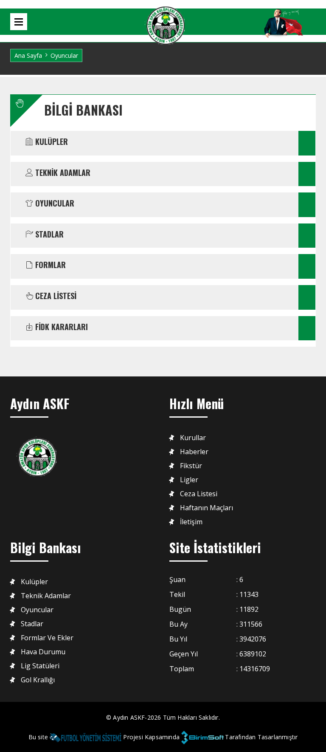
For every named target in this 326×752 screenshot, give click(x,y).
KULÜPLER (50, 142)
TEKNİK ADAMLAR (61, 173)
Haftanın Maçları (206, 508)
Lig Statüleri (40, 666)
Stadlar (32, 624)
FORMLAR (49, 265)
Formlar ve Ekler (47, 638)
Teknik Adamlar (46, 596)
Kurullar (193, 438)
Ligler (189, 480)
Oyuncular (37, 610)
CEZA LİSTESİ (54, 296)
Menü (18, 21)
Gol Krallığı (38, 680)
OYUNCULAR (53, 203)
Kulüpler (34, 582)
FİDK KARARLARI (60, 327)
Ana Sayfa (28, 55)
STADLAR (48, 234)
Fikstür (191, 466)
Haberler (194, 452)
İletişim (191, 522)
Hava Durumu (43, 652)
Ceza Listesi (198, 494)
